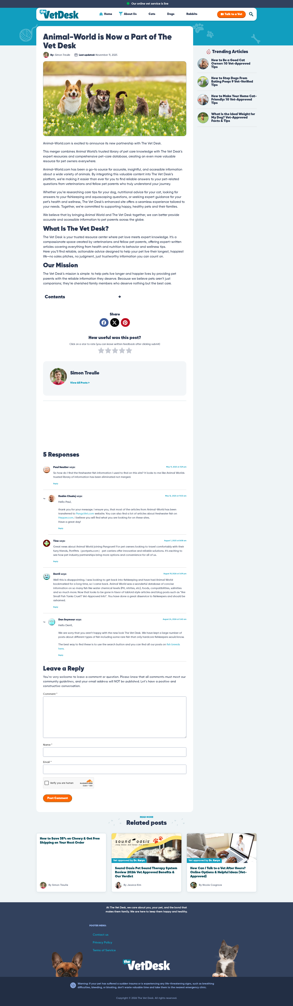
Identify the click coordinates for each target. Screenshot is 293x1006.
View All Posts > (80, 383)
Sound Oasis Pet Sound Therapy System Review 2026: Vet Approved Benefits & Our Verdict (146, 872)
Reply (55, 484)
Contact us (100, 934)
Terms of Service (104, 950)
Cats (152, 14)
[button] (104, 322)
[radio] (101, 351)
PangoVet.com (85, 513)
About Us (130, 14)
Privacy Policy (102, 942)
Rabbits (191, 14)
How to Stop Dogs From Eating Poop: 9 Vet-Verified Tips (232, 81)
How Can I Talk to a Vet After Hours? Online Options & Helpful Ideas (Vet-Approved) (218, 872)
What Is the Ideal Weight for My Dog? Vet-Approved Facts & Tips (233, 117)
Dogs (170, 14)
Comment (50, 694)
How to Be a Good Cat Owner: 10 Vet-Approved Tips (230, 63)
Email (47, 762)
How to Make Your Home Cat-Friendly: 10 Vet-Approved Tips (234, 99)
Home (108, 14)
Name (47, 745)
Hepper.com (65, 517)
